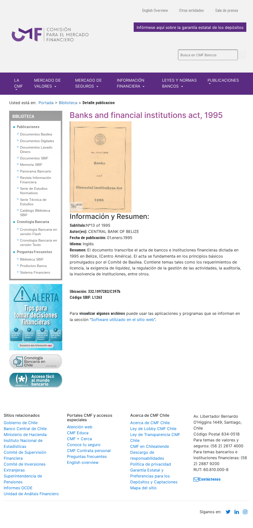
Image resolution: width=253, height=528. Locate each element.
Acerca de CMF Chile (150, 422)
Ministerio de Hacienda (25, 434)
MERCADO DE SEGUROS (88, 83)
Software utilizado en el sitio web (122, 319)
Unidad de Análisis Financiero (31, 493)
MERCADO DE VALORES (47, 83)
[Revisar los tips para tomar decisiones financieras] (35, 316)
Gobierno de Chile (21, 422)
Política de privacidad (150, 464)
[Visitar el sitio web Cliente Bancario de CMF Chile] (35, 379)
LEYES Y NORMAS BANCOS (179, 83)
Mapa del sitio (143, 487)
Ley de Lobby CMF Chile (153, 428)
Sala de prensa (226, 10)
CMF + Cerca (79, 438)
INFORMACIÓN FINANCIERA (130, 83)
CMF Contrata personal (89, 450)
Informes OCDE (18, 487)
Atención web (79, 426)
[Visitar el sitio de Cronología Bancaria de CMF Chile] (35, 360)
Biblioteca (68, 102)
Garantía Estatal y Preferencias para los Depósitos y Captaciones (153, 476)
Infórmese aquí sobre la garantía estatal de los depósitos (190, 27)
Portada (46, 102)
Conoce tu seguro (84, 444)
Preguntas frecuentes (87, 456)
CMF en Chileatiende (149, 446)
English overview (83, 462)
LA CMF (18, 83)
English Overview (155, 10)
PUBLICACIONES (223, 80)
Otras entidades (191, 10)
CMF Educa (77, 432)
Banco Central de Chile (25, 428)
